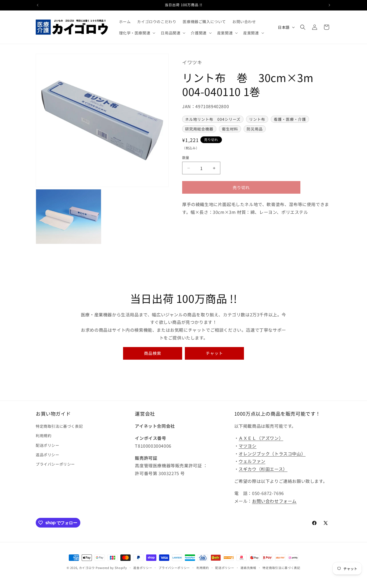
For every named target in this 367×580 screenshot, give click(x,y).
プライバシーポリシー (55, 464)
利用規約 (43, 435)
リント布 (257, 119)
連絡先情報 (248, 567)
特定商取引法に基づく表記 (59, 426)
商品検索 (152, 353)
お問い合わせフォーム (274, 501)
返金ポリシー (142, 567)
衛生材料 (230, 129)
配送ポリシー (47, 445)
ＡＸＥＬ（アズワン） (261, 438)
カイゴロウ (87, 567)
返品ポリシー (47, 454)
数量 (185, 157)
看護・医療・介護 (290, 119)
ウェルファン (252, 461)
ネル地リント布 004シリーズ (212, 119)
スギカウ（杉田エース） (263, 469)
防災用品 (255, 129)
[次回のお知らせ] (329, 5)
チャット (214, 353)
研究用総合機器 (199, 129)
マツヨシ (247, 446)
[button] (137, 32)
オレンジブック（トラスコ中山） (272, 453)
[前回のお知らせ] (38, 5)
